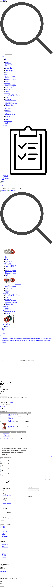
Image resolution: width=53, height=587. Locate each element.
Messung (3, 535)
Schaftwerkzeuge (7, 291)
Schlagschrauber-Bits (24, 340)
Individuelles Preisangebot (5, 547)
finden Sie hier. (44, 493)
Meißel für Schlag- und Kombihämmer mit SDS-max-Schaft (12, 95)
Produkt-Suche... (2, 244)
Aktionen (6, 58)
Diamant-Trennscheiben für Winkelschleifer (10, 76)
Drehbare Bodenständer (8, 122)
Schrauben (47, 338)
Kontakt (3, 181)
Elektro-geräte (3, 534)
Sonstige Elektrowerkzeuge (8, 64)
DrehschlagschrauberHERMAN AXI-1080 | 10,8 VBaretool (12, 417)
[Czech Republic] (2, 582)
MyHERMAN (4, 124)
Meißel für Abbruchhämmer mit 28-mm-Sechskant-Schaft (12, 96)
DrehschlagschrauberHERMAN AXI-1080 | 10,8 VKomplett (12, 415)
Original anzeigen (9, 495)
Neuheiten (6, 59)
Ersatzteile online (4, 545)
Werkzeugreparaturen (4, 543)
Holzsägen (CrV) (7, 307)
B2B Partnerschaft (4, 555)
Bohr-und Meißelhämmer (8, 63)
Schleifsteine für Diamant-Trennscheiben (10, 84)
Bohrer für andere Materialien (8, 99)
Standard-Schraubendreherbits (8, 102)
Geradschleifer (7, 62)
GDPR (3, 556)
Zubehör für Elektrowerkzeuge (8, 67)
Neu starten (1, 389)
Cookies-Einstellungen (4, 557)
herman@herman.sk (3, 571)
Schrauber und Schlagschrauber (9, 260)
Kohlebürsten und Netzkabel (8, 68)
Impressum (3, 558)
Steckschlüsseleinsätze (46, 340)
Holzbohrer (6, 98)
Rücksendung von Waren (5, 544)
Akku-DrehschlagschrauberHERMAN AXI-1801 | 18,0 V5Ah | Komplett (6, 436)
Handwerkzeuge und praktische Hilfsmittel (10, 114)
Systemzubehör (7, 91)
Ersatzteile (5, 74)
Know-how (3, 180)
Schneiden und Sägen (32, 338)
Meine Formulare (6, 176)
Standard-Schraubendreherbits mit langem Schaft (11, 103)
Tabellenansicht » (2, 406)
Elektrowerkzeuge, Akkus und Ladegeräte (14, 338)
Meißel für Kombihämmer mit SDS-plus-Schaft (11, 94)
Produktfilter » (51, 456)
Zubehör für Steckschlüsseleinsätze (9, 106)
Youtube (1, 182)
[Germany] (2, 584)
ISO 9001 (4, 333)
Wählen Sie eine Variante (3, 396)
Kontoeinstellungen (6, 178)
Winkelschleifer (7, 61)
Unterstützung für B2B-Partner (5, 530)
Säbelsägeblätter (7, 80)
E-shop (3, 56)
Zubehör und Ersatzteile (5, 536)
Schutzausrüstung (7, 115)
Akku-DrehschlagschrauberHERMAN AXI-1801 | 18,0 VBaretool (6, 438)
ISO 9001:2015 (4, 554)
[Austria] (2, 583)
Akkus (6, 65)
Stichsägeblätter (7, 81)
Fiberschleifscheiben (7, 89)
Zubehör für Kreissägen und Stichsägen (10, 70)
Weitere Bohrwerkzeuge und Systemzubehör (10, 100)
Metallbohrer (6, 97)
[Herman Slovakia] (2, 526)
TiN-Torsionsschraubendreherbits (9, 104)
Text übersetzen (4, 495)
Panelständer (6, 123)
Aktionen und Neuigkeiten (5, 338)
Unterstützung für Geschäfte (8, 121)
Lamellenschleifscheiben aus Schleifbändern (10, 86)
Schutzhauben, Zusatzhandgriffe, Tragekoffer (10, 69)
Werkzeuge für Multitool (7, 108)
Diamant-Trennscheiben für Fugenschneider (10, 77)
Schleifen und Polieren (7, 83)
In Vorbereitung (6, 118)
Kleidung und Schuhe (7, 116)
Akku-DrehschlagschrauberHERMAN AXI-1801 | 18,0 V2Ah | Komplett (6, 434)
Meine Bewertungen (6, 177)
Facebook (1, 181)
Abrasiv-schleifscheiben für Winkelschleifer (10, 85)
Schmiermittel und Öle (7, 267)
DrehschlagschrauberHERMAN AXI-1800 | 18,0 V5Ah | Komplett (12, 421)
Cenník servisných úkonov (5, 546)
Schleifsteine (6, 72)
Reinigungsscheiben (7, 88)
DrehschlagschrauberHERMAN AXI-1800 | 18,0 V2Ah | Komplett (12, 419)
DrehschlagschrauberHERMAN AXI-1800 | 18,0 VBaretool (12, 426)
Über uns (3, 179)
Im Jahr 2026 (6, 119)
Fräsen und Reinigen (7, 110)
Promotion (5, 113)
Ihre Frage (29, 484)
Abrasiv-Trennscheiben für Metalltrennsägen (10, 79)
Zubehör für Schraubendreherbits (9, 105)
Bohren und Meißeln (7, 93)
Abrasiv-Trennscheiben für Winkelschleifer (10, 78)
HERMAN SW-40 (4, 342)
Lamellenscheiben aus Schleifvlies (9, 87)
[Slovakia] (2, 581)
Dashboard (5, 125)
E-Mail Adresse (29, 487)
